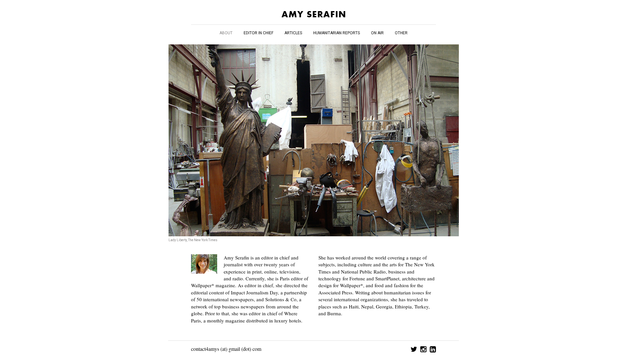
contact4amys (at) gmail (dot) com (226, 348)
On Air (377, 33)
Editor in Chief (258, 33)
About (226, 33)
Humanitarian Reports (336, 33)
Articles (293, 33)
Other (401, 33)
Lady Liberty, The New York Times (193, 240)
